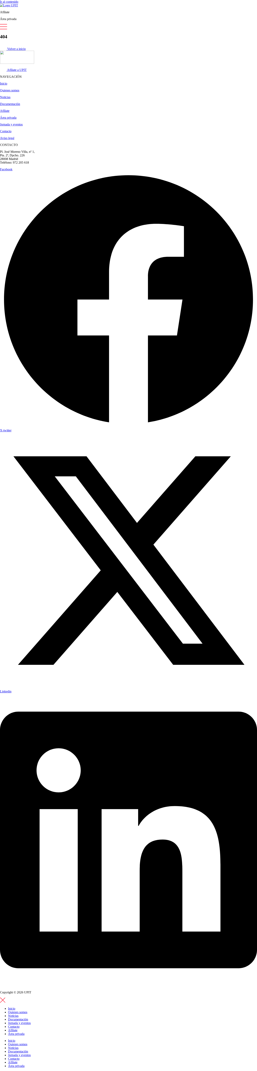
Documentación (10, 104)
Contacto (5, 131)
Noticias (5, 97)
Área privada (8, 117)
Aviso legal (7, 138)
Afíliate (4, 110)
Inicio (3, 83)
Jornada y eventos (11, 124)
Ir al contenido (9, 1)
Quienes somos (9, 90)
